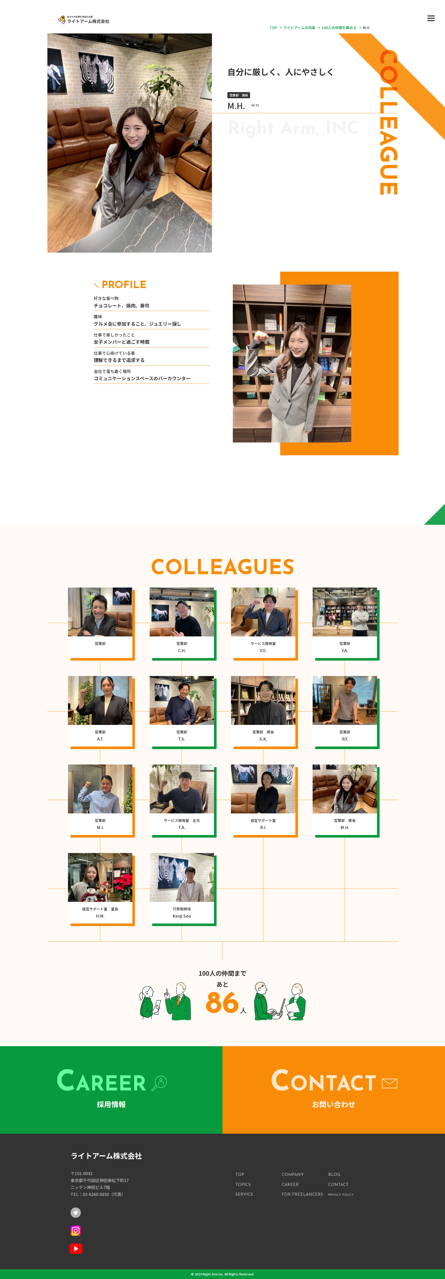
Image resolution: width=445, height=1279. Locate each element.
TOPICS (243, 1185)
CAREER (290, 1185)
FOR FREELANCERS (302, 1195)
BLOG (334, 1175)
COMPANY (293, 1175)
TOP (239, 1175)
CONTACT (338, 1185)
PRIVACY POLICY (341, 1194)
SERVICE (244, 1195)
